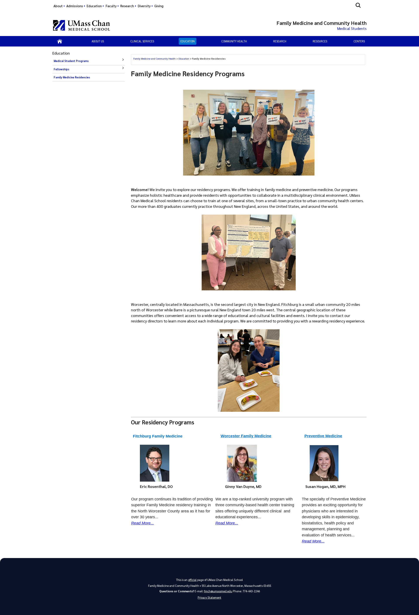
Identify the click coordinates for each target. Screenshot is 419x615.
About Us (98, 41)
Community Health (234, 41)
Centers (359, 41)
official (192, 580)
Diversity (144, 6)
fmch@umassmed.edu (218, 591)
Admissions (74, 6)
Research (127, 6)
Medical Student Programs (71, 61)
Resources (320, 41)
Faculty (111, 6)
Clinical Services (142, 41)
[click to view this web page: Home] (59, 41)
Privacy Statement (209, 597)
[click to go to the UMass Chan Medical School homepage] (81, 25)
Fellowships (61, 69)
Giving (158, 6)
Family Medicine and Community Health (154, 58)
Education (94, 6)
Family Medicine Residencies (72, 77)
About (58, 6)
